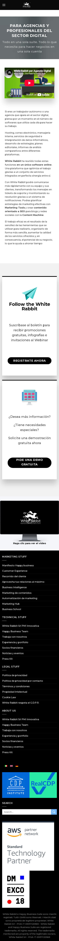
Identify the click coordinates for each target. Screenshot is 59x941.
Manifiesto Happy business (18, 565)
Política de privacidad (14, 675)
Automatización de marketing (19, 598)
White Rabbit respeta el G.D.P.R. (20, 702)
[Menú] (4, 4)
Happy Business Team (15, 631)
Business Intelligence (14, 587)
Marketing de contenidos (17, 593)
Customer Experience (14, 571)
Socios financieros (12, 647)
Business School (11, 609)
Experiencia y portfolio (15, 642)
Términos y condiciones (16, 686)
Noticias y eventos (13, 653)
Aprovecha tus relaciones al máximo (23, 581)
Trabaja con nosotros (14, 636)
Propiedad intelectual (14, 691)
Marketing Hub (11, 604)
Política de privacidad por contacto (22, 681)
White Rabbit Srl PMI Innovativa (20, 626)
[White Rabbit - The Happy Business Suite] (26, 5)
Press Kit (7, 659)
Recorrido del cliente (14, 576)
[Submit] (54, 812)
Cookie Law (9, 697)
